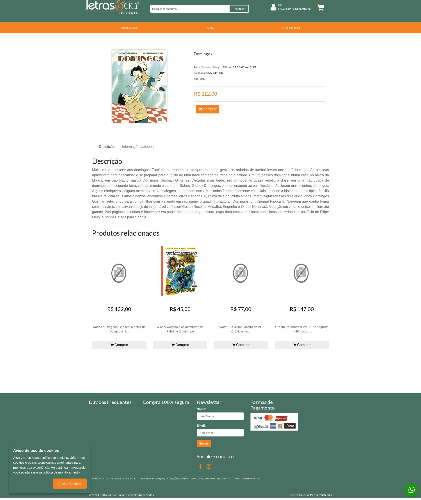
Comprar (209, 109)
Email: (201, 425)
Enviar (203, 443)
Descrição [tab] (107, 146)
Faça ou (294, 9)
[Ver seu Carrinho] (319, 7)
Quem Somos (129, 27)
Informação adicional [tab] (138, 146)
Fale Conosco (291, 27)
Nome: (201, 409)
